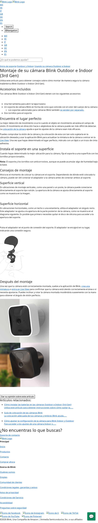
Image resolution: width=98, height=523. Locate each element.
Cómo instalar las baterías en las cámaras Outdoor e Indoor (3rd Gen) (38, 406)
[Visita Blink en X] (52, 513)
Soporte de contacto (10, 435)
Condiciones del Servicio (11, 497)
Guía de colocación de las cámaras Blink (35, 414)
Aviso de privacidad (9, 492)
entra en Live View (20, 289)
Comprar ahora (7, 462)
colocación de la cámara (14, 129)
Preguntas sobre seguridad (13, 507)
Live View (4, 140)
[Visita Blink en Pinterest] (32, 516)
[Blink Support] (12, 1)
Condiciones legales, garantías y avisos (18, 487)
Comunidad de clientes (11, 482)
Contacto (4, 456)
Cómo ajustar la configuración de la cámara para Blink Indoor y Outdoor (39, 422)
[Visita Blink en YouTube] (10, 516)
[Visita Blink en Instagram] (33, 513)
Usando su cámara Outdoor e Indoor (52, 66)
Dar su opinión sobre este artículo (17, 396)
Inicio (2, 446)
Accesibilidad (6, 502)
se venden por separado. (72, 110)
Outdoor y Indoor (25, 66)
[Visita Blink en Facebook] (10, 513)
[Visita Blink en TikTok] (69, 513)
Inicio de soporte (8, 66)
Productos (5, 451)
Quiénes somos (7, 472)
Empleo (3, 477)
